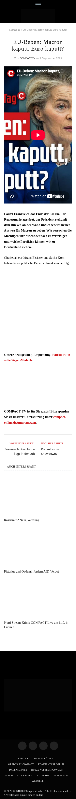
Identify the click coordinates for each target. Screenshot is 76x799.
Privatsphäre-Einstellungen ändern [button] (24, 794)
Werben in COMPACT (21, 764)
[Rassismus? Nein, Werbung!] (38, 495)
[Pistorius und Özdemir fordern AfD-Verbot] (38, 547)
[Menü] (38, 4)
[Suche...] (70, 4)
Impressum (61, 775)
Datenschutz (18, 770)
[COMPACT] (38, 16)
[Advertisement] (38, 309)
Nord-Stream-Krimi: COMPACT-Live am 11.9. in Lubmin (36, 625)
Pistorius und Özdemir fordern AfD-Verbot (31, 571)
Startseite (14, 29)
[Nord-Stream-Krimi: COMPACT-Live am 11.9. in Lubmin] (38, 598)
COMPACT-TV (27, 58)
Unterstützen (44, 758)
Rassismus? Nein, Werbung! (22, 520)
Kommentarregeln (51, 764)
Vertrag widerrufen (18, 775)
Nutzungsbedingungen (47, 770)
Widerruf (42, 775)
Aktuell (38, 781)
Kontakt (24, 758)
